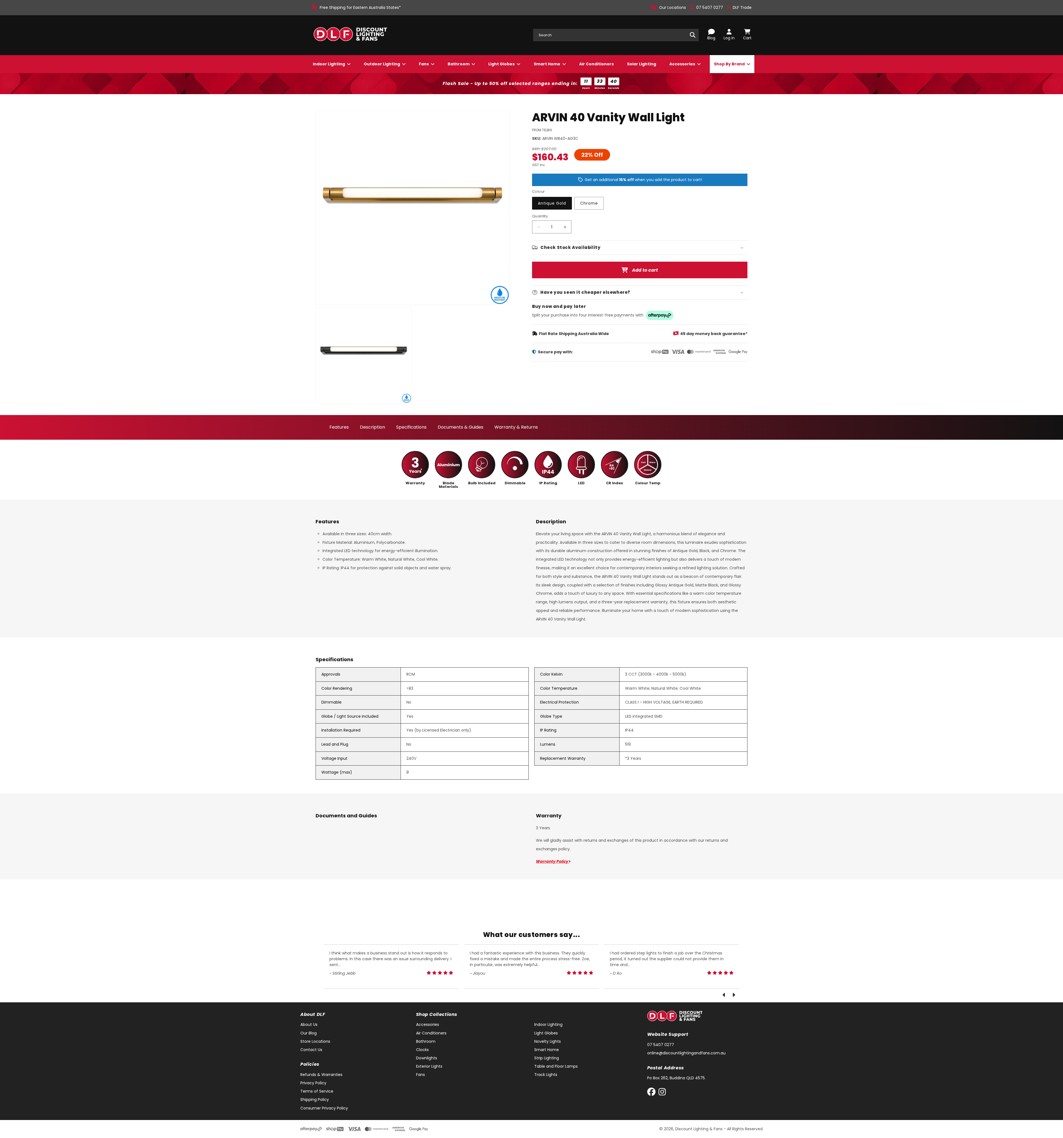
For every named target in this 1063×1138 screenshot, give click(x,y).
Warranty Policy (552, 861)
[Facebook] (652, 1093)
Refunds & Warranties (321, 1074)
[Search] (693, 35)
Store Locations (315, 1041)
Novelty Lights (547, 1041)
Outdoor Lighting (382, 64)
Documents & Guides (460, 427)
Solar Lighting (641, 64)
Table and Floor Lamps (556, 1066)
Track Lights (545, 1074)
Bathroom (459, 64)
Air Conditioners (596, 64)
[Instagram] (662, 1093)
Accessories (682, 64)
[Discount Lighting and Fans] (350, 35)
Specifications (411, 427)
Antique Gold (552, 203)
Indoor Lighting (329, 64)
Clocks (422, 1049)
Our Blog (308, 1033)
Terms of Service (316, 1091)
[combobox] (616, 35)
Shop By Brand (729, 64)
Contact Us (311, 1049)
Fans (424, 64)
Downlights (426, 1058)
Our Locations (673, 7)
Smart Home (547, 64)
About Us (309, 1024)
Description (372, 427)
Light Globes (501, 64)
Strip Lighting (546, 1058)
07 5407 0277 (710, 7)
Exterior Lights (429, 1066)
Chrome (589, 203)
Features (339, 427)
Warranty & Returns (516, 427)
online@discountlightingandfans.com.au (686, 1053)
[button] (639, 247)
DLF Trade (742, 7)
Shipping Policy (314, 1099)
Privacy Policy (313, 1083)
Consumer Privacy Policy (324, 1108)
